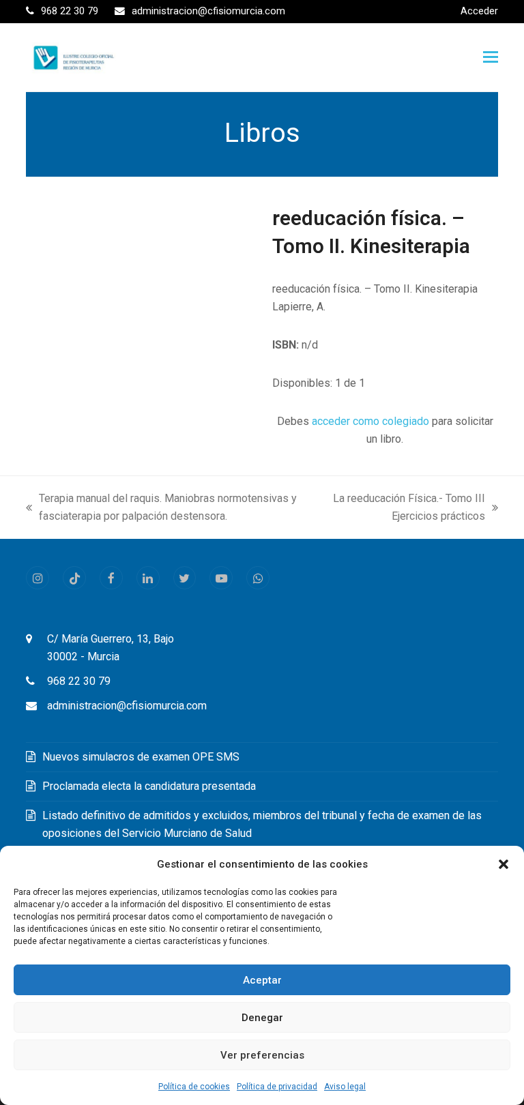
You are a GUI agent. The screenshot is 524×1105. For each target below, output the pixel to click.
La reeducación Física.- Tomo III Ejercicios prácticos (408, 508)
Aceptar (262, 980)
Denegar (262, 1018)
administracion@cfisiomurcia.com (127, 705)
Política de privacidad (277, 1086)
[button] (503, 864)
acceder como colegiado (370, 421)
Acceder (479, 11)
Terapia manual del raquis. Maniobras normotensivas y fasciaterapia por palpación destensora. (161, 508)
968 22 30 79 (79, 681)
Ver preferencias (262, 1055)
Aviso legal (345, 1086)
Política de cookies (194, 1086)
